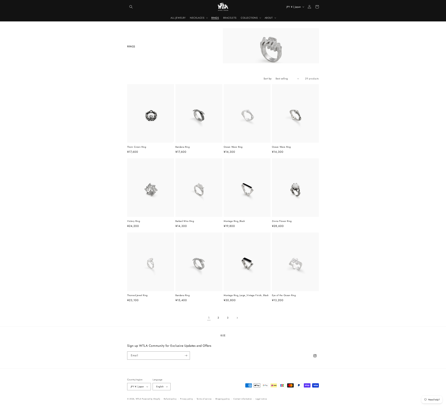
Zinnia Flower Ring (282, 221)
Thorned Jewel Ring (137, 295)
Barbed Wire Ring (184, 221)
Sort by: (268, 78)
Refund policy (170, 398)
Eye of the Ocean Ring (284, 295)
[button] (131, 7)
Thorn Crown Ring (136, 147)
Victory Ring (133, 221)
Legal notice (261, 398)
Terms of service (204, 398)
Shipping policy (222, 398)
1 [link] (209, 318)
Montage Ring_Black (234, 221)
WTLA (138, 398)
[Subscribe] (186, 355)
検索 (222, 335)
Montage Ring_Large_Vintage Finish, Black (246, 295)
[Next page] (237, 318)
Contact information (242, 398)
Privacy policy (186, 398)
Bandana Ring (182, 147)
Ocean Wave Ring (233, 147)
